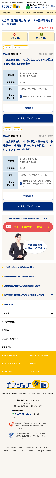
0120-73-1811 (39, 7)
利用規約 (33, 363)
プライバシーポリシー (9, 355)
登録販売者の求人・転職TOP (11, 12)
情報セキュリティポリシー (39, 355)
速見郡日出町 (38, 12)
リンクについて (7, 371)
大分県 (27, 12)
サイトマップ (34, 371)
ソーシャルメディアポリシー (12, 363)
